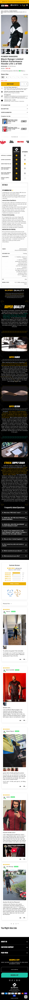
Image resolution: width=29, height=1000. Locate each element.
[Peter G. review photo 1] (14, 630)
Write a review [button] (14, 584)
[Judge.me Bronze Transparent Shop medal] (18, 593)
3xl (26, 77)
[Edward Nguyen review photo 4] (12, 769)
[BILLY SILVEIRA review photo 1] (14, 687)
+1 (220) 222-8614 (14, 991)
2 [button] (13, 923)
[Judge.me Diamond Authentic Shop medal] (10, 593)
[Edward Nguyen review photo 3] (8, 769)
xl (18, 77)
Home (2, 10)
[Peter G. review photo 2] (5, 647)
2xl (22, 77)
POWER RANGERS (13, 10)
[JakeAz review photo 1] (14, 815)
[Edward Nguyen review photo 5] (16, 769)
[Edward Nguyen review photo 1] (14, 750)
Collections (6, 10)
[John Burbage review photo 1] (14, 885)
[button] (4, 66)
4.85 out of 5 (18, 568)
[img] (6, 609)
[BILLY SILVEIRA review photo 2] (5, 704)
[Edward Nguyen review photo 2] (5, 769)
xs (2, 77)
